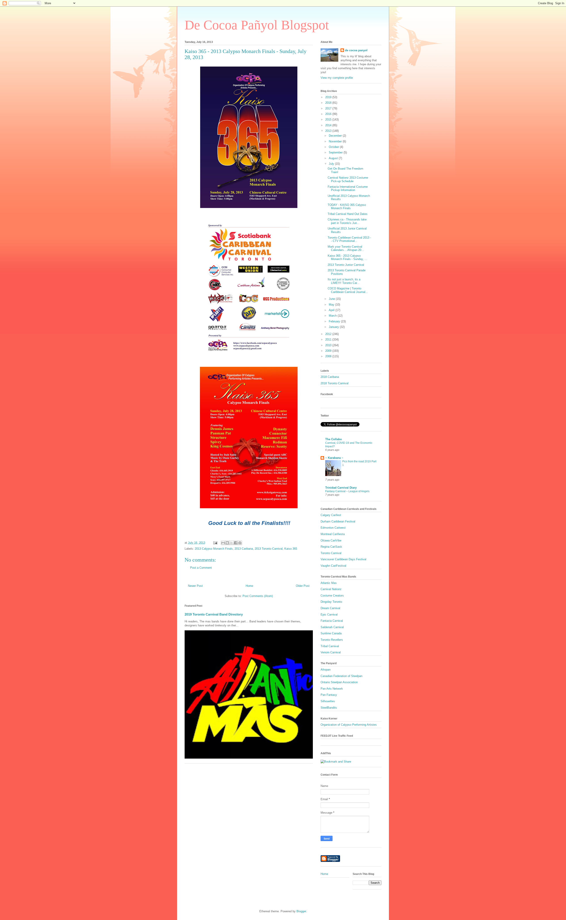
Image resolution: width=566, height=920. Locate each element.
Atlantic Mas (329, 583)
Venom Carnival (331, 652)
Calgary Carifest (331, 515)
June (332, 298)
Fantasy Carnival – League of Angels (347, 491)
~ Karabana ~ (334, 457)
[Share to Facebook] (235, 543)
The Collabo (333, 439)
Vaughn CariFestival (333, 565)
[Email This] (223, 543)
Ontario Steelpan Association (339, 682)
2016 (328, 114)
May (332, 304)
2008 (328, 356)
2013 (328, 130)
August (334, 158)
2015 (328, 119)
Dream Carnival (330, 608)
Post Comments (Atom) (258, 596)
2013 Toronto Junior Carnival (346, 264)
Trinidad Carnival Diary (341, 487)
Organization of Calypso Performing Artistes (349, 724)
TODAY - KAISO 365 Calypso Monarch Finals (347, 206)
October (334, 147)
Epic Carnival (329, 614)
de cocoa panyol (356, 50)
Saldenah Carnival (332, 627)
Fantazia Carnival (332, 620)
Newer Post (195, 585)
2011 (328, 339)
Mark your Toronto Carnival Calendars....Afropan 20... (346, 248)
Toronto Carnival (331, 553)
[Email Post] (215, 542)
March (333, 315)
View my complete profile (337, 77)
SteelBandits (329, 707)
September (336, 152)
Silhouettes (328, 701)
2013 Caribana (244, 548)
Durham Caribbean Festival (338, 521)
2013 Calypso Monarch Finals (214, 548)
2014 (328, 125)
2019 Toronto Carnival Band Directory (214, 614)
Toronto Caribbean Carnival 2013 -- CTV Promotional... (349, 239)
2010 (328, 345)
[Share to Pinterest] (240, 543)
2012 (328, 334)
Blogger (301, 911)
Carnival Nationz (331, 589)
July (332, 163)
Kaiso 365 (290, 548)
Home (249, 585)
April (332, 310)
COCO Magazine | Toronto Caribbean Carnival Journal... (348, 290)
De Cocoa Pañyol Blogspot (257, 25)
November (336, 141)
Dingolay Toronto (331, 601)
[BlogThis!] (227, 543)
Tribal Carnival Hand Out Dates (347, 214)
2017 (328, 108)
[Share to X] (231, 543)
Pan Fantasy (329, 694)
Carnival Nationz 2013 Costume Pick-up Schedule (348, 179)
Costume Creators (332, 595)
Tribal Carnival (330, 646)
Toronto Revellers (332, 639)
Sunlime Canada (331, 633)
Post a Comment (201, 567)
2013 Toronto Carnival (269, 548)
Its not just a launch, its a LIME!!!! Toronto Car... (344, 281)
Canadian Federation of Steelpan (341, 676)
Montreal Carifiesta (333, 534)
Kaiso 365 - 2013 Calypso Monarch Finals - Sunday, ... (347, 257)
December (336, 135)
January (334, 327)
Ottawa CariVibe (331, 540)
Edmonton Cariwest (333, 527)
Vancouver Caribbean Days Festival (343, 559)
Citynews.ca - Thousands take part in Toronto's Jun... (347, 221)
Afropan (326, 669)
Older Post (303, 585)
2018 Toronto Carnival (334, 383)
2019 (328, 97)
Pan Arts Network (332, 688)
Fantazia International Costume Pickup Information (348, 188)
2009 (328, 350)
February (335, 321)
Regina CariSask (331, 546)
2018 (328, 102)
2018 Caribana (330, 377)
